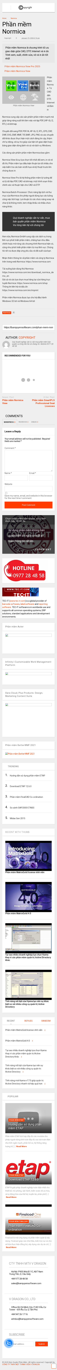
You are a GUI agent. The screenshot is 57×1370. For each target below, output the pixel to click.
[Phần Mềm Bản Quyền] (24, 10)
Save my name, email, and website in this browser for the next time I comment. (28, 497)
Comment (10, 448)
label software (27, 604)
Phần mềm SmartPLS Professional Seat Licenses (43, 403)
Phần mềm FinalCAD (18, 1221)
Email (32, 473)
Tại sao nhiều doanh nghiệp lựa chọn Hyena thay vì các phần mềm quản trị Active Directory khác (28, 957)
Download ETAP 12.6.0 (23, 1179)
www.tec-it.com (17, 601)
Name (8, 473)
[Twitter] (17, 1351)
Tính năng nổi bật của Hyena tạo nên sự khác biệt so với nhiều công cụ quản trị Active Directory (27, 1004)
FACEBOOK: (23, 422)
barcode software (10, 604)
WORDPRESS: (9, 422)
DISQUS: (34, 422)
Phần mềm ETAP (16, 1120)
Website (8, 484)
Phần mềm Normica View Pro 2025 (22, 66)
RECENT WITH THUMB (17, 832)
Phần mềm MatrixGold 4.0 (18, 913)
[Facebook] (10, 1351)
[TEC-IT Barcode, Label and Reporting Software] (20, 595)
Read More (21, 1146)
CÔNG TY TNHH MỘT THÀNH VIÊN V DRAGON (21, 1364)
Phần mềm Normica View (17, 71)
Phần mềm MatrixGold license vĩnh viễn (24, 872)
